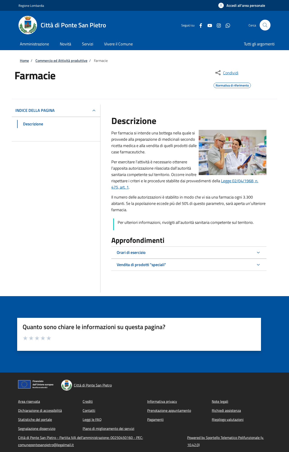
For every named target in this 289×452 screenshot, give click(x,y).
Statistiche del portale (35, 419)
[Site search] (265, 25)
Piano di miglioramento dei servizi (108, 428)
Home (24, 60)
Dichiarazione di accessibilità (40, 410)
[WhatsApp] (226, 25)
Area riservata (29, 401)
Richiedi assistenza (226, 410)
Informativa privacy (162, 401)
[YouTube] (207, 25)
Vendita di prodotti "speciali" (141, 265)
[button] (241, 5)
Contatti (89, 410)
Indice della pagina (35, 110)
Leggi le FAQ (92, 419)
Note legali (220, 401)
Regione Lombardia (31, 5)
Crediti (88, 401)
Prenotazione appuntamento (169, 410)
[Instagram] (216, 25)
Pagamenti (155, 419)
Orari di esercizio (131, 252)
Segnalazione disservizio (36, 428)
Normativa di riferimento (232, 85)
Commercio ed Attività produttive (61, 60)
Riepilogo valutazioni (228, 419)
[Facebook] (198, 25)
